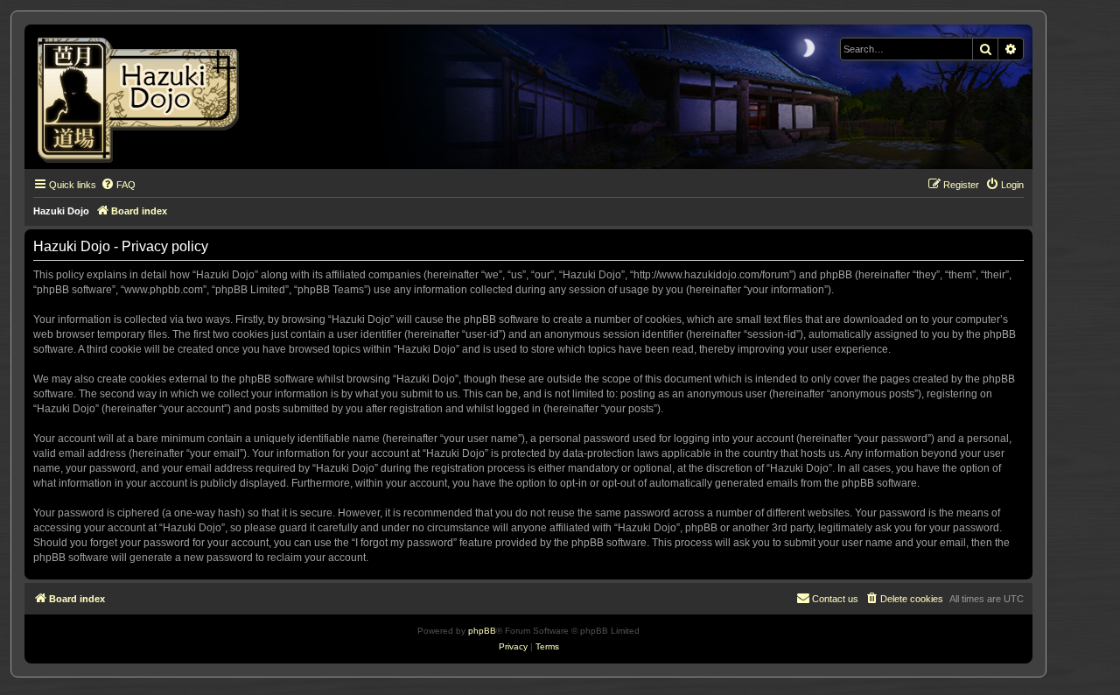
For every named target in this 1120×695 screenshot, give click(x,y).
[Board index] (144, 97)
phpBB (482, 630)
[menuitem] (118, 184)
